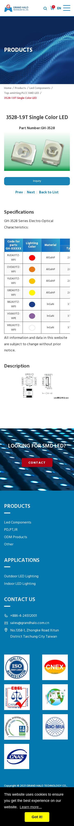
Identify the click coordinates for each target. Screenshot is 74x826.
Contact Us (19, 600)
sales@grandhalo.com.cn (29, 623)
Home (8, 88)
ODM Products (15, 537)
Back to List (49, 192)
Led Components (39, 88)
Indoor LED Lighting (20, 584)
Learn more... (31, 807)
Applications (21, 560)
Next (31, 192)
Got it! (37, 817)
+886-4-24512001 (23, 616)
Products (20, 88)
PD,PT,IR (10, 530)
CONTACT (37, 463)
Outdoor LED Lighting (21, 576)
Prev (19, 192)
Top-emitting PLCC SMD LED (21, 93)
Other (8, 544)
